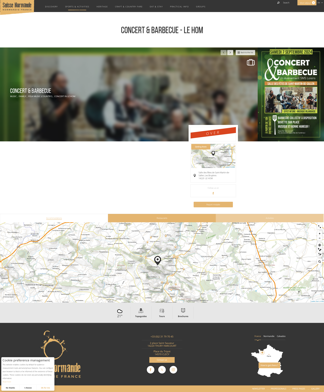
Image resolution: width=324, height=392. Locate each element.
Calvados (281, 336)
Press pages (298, 388)
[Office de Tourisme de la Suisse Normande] (17, 7)
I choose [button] (28, 388)
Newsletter (258, 388)
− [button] (319, 238)
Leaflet (227, 167)
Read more (7, 381)
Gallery (315, 388)
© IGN (233, 167)
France (258, 336)
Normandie (269, 336)
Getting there (201, 146)
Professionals (278, 388)
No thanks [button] (10, 388)
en (319, 2)
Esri (317, 301)
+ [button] (319, 233)
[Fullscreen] (319, 226)
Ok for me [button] (45, 388)
